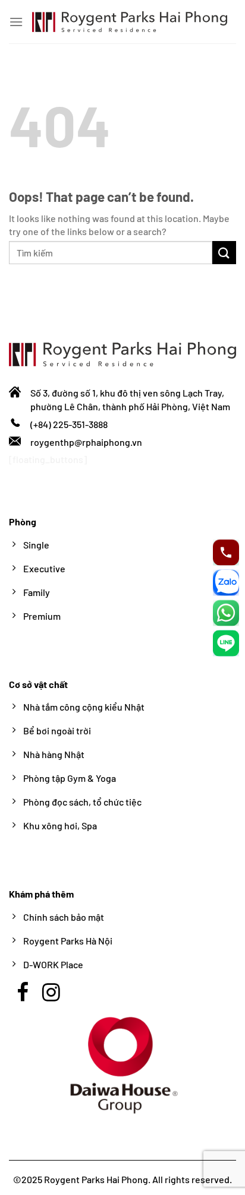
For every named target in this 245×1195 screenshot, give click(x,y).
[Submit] (224, 252)
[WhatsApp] (226, 613)
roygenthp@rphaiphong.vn (86, 442)
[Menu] (16, 21)
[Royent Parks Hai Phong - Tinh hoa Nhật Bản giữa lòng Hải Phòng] (129, 22)
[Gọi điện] (226, 552)
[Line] (226, 643)
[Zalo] (226, 582)
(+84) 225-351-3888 (69, 424)
